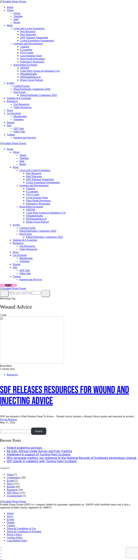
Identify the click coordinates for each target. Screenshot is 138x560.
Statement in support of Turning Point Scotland (39, 454)
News (10, 110)
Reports (11, 486)
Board (16, 22)
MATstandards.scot (30, 76)
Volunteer (18, 119)
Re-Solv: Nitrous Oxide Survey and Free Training (39, 451)
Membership (20, 116)
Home (10, 7)
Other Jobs (19, 131)
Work (10, 25)
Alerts (10, 474)
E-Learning (26, 49)
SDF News (13, 492)
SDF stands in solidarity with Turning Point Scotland (41, 461)
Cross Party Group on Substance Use (40, 70)
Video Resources (22, 107)
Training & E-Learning (19, 98)
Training (24, 46)
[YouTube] (1, 552)
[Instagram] (1, 549)
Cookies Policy (15, 537)
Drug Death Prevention (32, 58)
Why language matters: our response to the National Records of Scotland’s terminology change (72, 458)
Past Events (19, 92)
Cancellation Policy (17, 540)
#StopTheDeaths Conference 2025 (38, 95)
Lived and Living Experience (29, 28)
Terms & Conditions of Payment (24, 531)
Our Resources (21, 104)
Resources (12, 101)
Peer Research (27, 31)
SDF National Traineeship (34, 37)
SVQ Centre (26, 52)
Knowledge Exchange (25, 64)
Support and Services (24, 137)
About (10, 10)
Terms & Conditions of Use (21, 528)
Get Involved (14, 113)
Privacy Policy (14, 534)
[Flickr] (1, 555)
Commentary (14, 477)
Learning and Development (28, 43)
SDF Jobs (18, 128)
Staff (16, 19)
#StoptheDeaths (28, 73)
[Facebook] (1, 546)
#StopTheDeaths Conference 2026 (31, 89)
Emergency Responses (32, 61)
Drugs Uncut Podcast (31, 80)
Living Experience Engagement (37, 40)
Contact (11, 134)
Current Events (21, 86)
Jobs (9, 125)
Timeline (18, 16)
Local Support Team (31, 55)
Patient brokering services (25, 447)
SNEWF (24, 67)
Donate (10, 122)
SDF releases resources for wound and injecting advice (64, 395)
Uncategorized (14, 495)
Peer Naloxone (28, 34)
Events (10, 83)
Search (5, 426)
